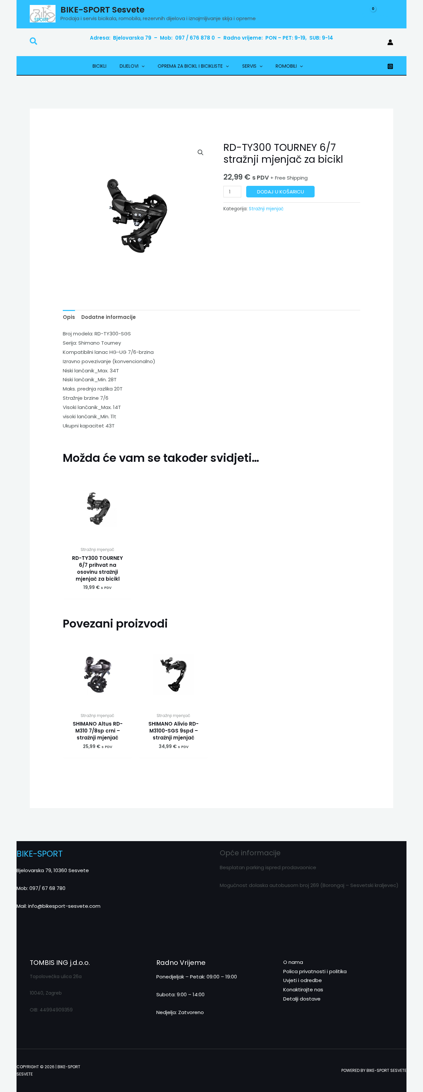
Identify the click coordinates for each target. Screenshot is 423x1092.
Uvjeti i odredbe (302, 980)
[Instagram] (390, 66)
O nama (293, 962)
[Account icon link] (390, 42)
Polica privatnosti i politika (315, 971)
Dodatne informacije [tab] (108, 317)
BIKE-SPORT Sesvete (102, 10)
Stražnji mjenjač (266, 209)
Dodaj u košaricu (280, 191)
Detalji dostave (302, 998)
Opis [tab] (69, 317)
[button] (34, 42)
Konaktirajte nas (303, 989)
